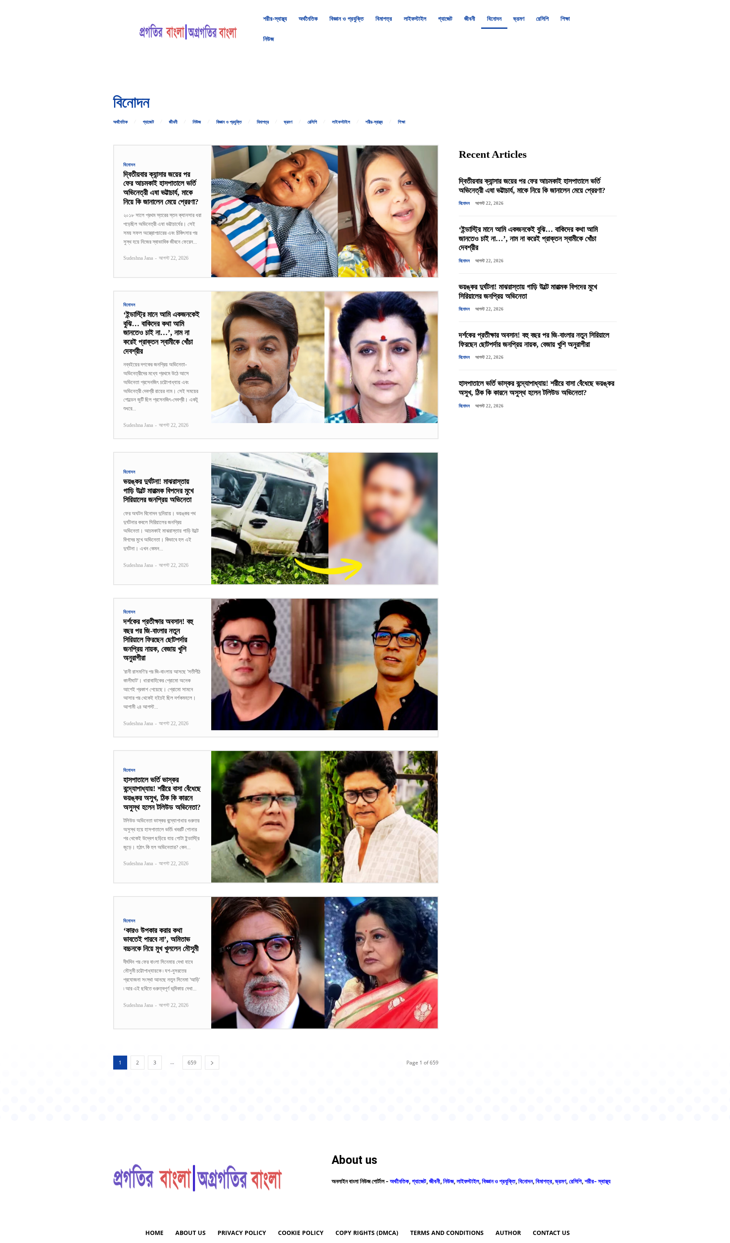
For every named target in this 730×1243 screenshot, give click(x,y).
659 (192, 1062)
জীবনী (173, 122)
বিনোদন (129, 164)
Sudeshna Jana (138, 258)
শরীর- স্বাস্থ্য (597, 1181)
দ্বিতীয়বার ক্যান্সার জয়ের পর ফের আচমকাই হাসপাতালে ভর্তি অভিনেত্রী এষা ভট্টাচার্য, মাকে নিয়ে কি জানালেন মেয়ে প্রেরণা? (161, 188)
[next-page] (212, 1063)
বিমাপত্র (263, 122)
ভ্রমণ (288, 122)
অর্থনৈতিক (120, 122)
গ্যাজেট (148, 122)
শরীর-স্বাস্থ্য (374, 122)
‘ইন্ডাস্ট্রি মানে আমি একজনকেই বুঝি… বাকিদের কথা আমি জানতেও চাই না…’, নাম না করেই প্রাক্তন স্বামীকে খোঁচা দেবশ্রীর (161, 332)
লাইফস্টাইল (341, 122)
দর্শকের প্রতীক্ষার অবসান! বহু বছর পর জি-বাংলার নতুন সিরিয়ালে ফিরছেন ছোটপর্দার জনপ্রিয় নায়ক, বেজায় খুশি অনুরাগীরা (158, 639)
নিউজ (197, 122)
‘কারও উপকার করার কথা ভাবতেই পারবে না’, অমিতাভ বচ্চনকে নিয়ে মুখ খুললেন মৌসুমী (161, 939)
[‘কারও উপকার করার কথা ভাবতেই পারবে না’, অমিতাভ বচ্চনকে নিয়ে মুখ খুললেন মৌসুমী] (324, 962)
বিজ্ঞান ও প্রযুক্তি (229, 122)
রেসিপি (312, 122)
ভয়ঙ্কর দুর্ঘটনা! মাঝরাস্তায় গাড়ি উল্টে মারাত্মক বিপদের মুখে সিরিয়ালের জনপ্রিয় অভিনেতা (158, 490)
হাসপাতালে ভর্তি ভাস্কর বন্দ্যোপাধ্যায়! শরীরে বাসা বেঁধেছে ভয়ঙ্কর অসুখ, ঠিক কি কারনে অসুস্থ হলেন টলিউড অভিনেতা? (162, 793)
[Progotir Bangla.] (188, 29)
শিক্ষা (401, 122)
